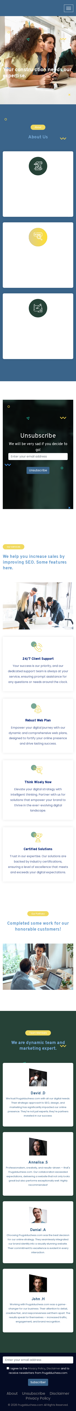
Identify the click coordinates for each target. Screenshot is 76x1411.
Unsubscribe (33, 1393)
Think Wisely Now (38, 782)
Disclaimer (53, 1368)
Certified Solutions (38, 849)
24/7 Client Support (38, 659)
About (12, 1393)
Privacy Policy (36, 1368)
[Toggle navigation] (68, 8)
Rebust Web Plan (38, 720)
